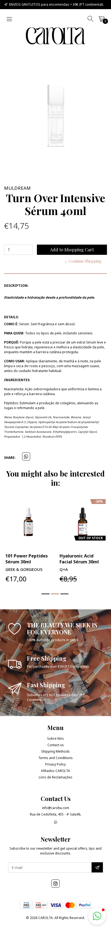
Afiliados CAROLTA (55, 770)
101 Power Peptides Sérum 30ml (26, 559)
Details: (11, 317)
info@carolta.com (55, 808)
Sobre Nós (55, 738)
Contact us (55, 745)
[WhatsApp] (56, 822)
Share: (10, 457)
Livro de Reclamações (55, 777)
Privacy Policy (55, 764)
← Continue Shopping (82, 261)
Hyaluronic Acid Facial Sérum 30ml (79, 559)
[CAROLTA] (55, 36)
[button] (45, 593)
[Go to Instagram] (55, 883)
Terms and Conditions (55, 758)
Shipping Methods (55, 751)
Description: (16, 285)
